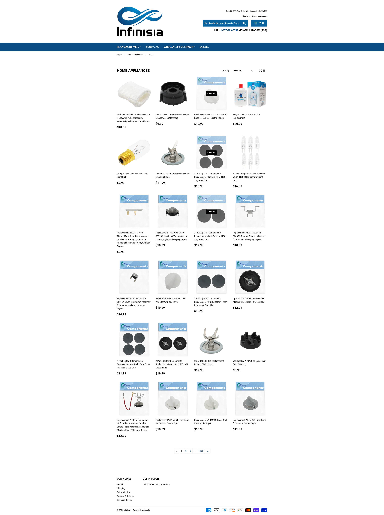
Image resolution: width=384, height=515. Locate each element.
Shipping (121, 488)
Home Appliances (135, 54)
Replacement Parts (128, 47)
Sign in (245, 16)
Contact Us (152, 47)
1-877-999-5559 (229, 30)
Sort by (226, 70)
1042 (200, 451)
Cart (261, 23)
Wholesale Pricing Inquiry (179, 47)
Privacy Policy (123, 492)
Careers (204, 47)
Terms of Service (124, 500)
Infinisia (127, 510)
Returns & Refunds (125, 496)
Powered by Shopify (141, 510)
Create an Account (259, 16)
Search (120, 484)
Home (119, 54)
